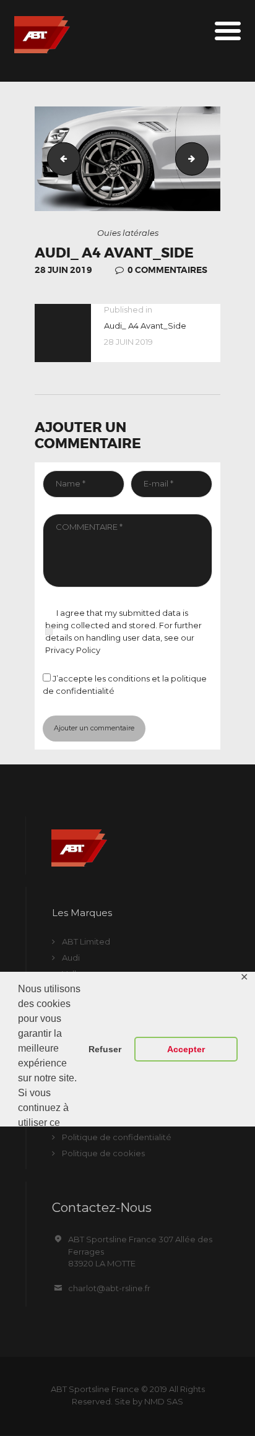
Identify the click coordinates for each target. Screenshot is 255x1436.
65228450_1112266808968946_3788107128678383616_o (204, 158)
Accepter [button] (186, 1049)
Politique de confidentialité (116, 1137)
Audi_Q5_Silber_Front (60, 158)
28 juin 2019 (63, 269)
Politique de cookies (103, 1153)
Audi (71, 957)
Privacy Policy (72, 650)
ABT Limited (86, 941)
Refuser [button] (105, 1049)
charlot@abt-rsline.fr (109, 1288)
